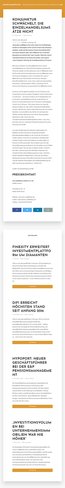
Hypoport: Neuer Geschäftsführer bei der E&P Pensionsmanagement (32, 367)
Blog (31, 4)
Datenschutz (54, 4)
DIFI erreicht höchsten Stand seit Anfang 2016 (28, 307)
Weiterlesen (32, 286)
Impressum (46, 4)
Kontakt (37, 4)
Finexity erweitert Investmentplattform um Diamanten (31, 251)
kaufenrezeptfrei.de (12, 5)
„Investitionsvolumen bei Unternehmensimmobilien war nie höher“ (31, 431)
